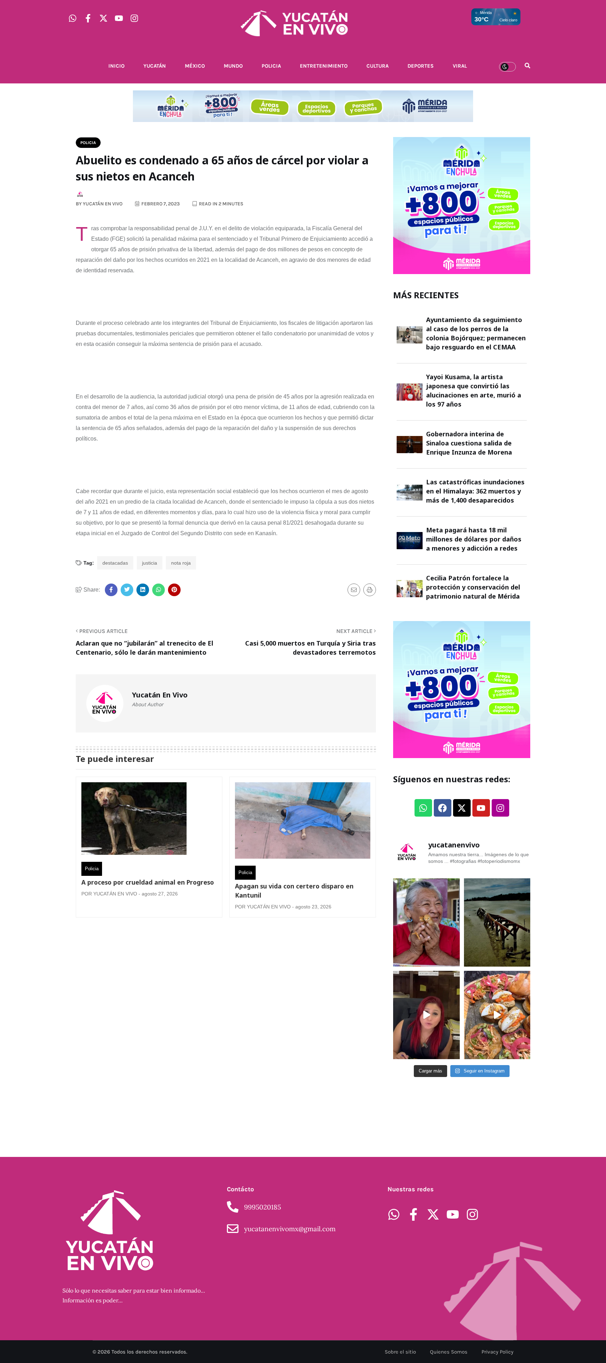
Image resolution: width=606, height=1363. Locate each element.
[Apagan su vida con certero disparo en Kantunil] (302, 822)
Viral (460, 66)
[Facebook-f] (88, 18)
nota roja (181, 563)
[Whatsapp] (72, 18)
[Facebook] (442, 808)
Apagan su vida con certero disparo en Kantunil (294, 890)
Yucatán (154, 66)
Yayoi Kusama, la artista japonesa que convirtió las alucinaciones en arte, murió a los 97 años (473, 390)
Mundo (233, 66)
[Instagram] (134, 18)
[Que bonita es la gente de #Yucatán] (426, 922)
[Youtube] (119, 18)
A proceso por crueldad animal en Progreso (147, 882)
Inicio (116, 66)
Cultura (377, 66)
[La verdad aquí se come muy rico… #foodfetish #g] (497, 1015)
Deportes (421, 66)
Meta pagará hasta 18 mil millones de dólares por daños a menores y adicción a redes (473, 539)
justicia (149, 563)
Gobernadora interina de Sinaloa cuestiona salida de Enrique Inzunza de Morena (469, 443)
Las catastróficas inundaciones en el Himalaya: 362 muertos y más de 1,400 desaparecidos (475, 491)
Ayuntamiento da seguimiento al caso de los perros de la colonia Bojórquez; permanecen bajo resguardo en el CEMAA (476, 333)
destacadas (115, 563)
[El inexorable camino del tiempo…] (497, 922)
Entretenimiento (324, 66)
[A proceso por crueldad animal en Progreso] (134, 820)
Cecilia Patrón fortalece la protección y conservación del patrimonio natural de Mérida (473, 587)
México (195, 66)
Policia (271, 66)
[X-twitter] (103, 18)
